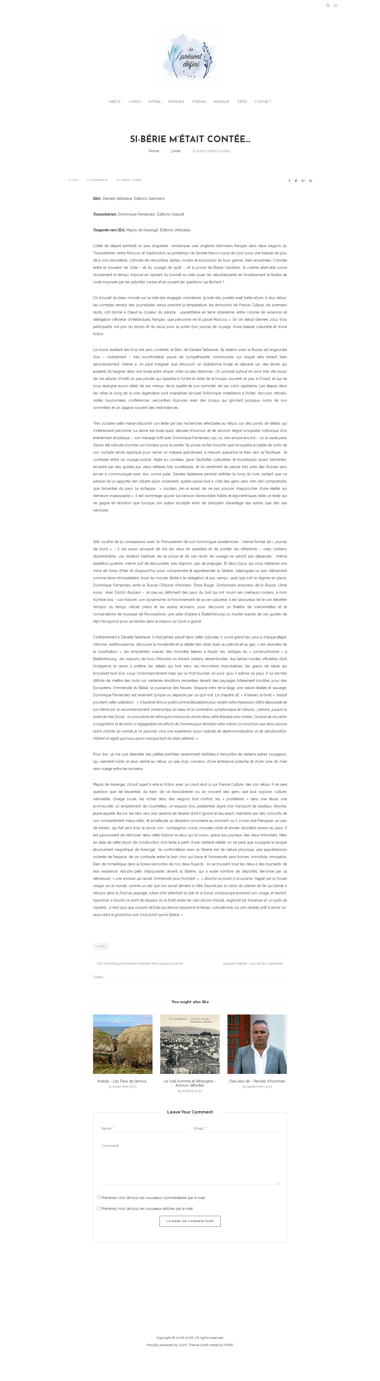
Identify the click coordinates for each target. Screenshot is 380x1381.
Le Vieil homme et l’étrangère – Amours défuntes (190, 1083)
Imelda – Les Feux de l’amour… (122, 1081)
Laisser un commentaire (190, 1221)
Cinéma (199, 102)
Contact (263, 102)
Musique (222, 102)
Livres (134, 102)
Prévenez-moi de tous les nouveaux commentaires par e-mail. (154, 1198)
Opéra (154, 102)
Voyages (176, 102)
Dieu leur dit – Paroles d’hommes (257, 1081)
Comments (99, 180)
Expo (242, 102)
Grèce (115, 102)
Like (74, 180)
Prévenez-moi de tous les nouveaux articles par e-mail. (148, 1209)
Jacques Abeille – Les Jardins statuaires (253, 963)
